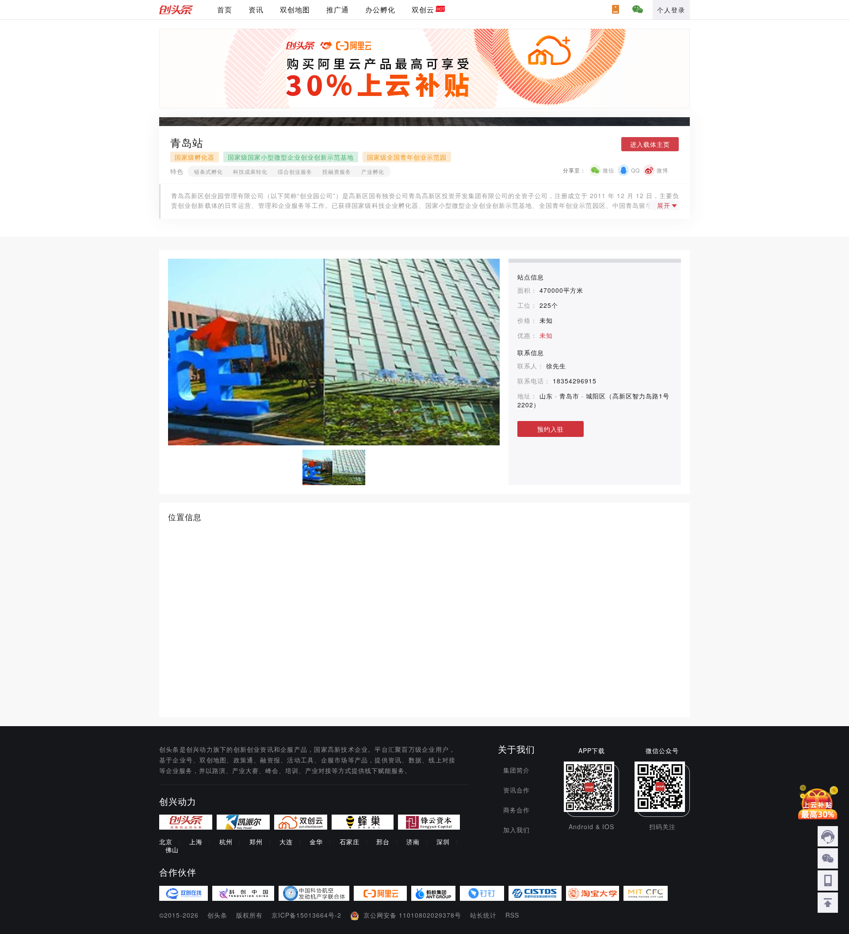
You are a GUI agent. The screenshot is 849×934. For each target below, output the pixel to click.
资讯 (256, 9)
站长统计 (483, 915)
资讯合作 (516, 789)
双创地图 (295, 9)
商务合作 (516, 809)
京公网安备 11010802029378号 (412, 915)
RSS (512, 915)
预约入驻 (550, 429)
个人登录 (671, 9)
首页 (224, 9)
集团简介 (516, 770)
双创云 (423, 9)
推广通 (337, 9)
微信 (608, 170)
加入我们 (516, 829)
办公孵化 (380, 9)
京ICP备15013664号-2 (306, 915)
